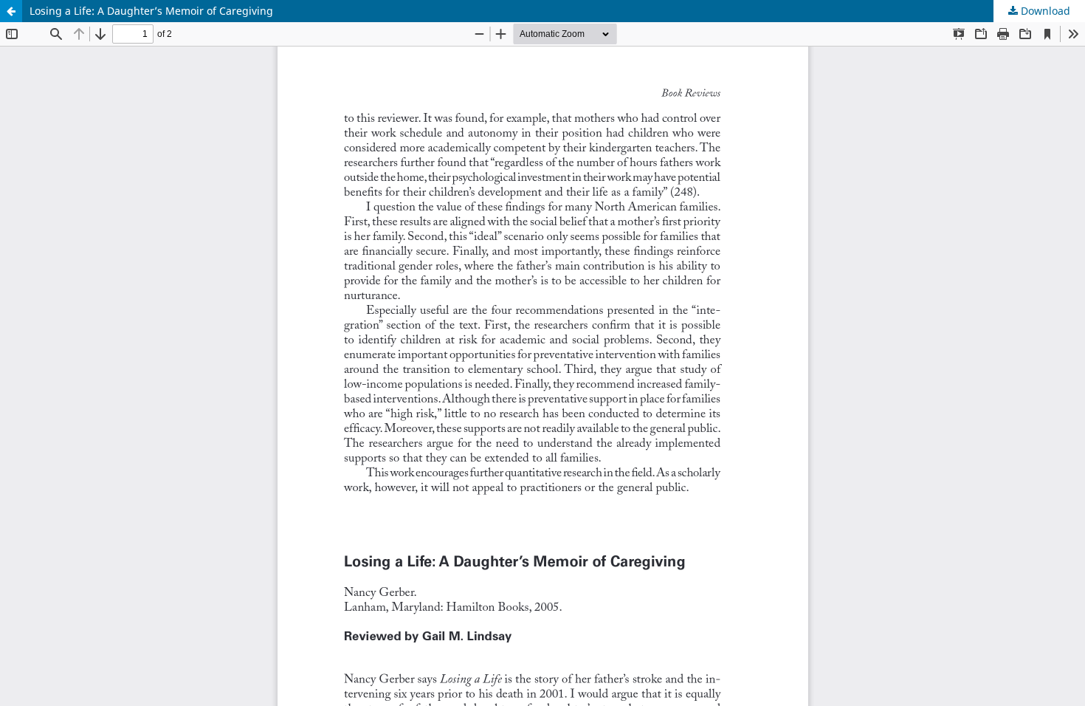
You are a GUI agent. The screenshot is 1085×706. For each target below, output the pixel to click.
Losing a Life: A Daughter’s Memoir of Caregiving (151, 11)
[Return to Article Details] (11, 11)
